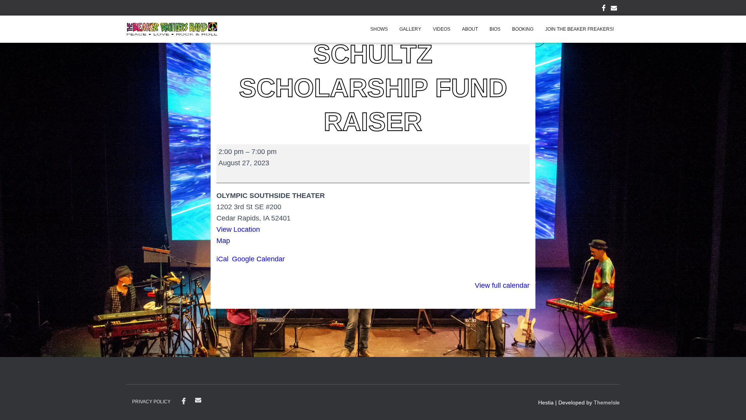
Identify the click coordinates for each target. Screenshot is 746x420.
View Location (238, 229)
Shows (379, 29)
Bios (495, 29)
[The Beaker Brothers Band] (171, 29)
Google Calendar (258, 259)
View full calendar (502, 285)
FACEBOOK (604, 9)
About (470, 29)
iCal (222, 259)
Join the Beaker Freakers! (579, 29)
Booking (522, 29)
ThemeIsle (607, 402)
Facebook (184, 401)
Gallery (410, 29)
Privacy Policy (151, 401)
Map (225, 241)
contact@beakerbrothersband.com (198, 400)
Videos (441, 29)
